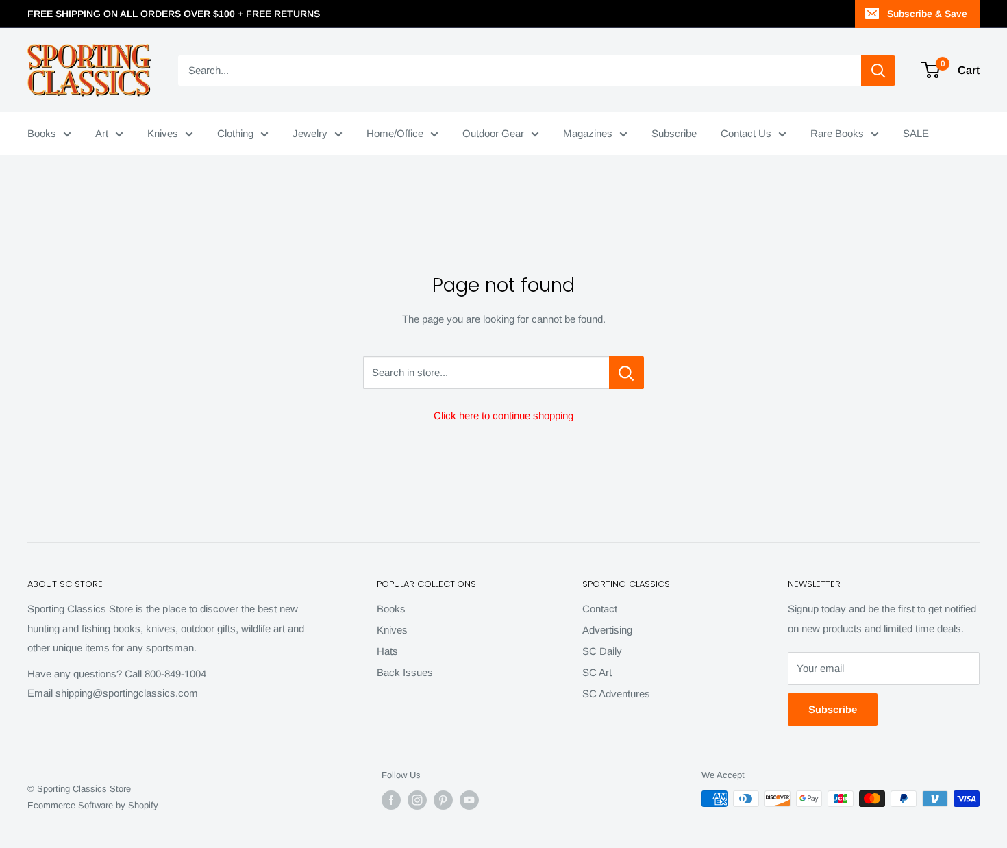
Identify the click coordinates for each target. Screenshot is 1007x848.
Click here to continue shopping (503, 415)
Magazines (587, 133)
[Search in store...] (626, 372)
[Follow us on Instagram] (417, 800)
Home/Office (394, 133)
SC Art (597, 672)
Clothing (235, 133)
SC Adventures (616, 693)
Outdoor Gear (493, 133)
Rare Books (837, 133)
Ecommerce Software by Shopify (92, 805)
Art (101, 133)
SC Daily (602, 651)
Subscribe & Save (927, 13)
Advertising (607, 630)
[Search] (878, 70)
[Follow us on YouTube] (469, 800)
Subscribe (674, 133)
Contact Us (746, 133)
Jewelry (310, 133)
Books (41, 133)
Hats (387, 651)
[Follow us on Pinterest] (443, 800)
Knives (162, 133)
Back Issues (405, 672)
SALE (916, 133)
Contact (599, 608)
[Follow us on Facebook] (391, 800)
